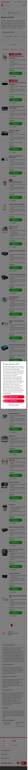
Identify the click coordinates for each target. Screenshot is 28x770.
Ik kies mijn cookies (13, 405)
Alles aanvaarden (13, 397)
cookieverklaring (7, 393)
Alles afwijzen (13, 401)
